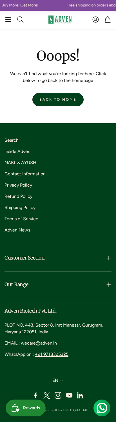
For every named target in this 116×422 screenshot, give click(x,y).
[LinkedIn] (80, 395)
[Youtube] (69, 395)
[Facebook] (35, 395)
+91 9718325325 (51, 354)
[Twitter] (46, 395)
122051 (29, 331)
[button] (8, 20)
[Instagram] (58, 395)
